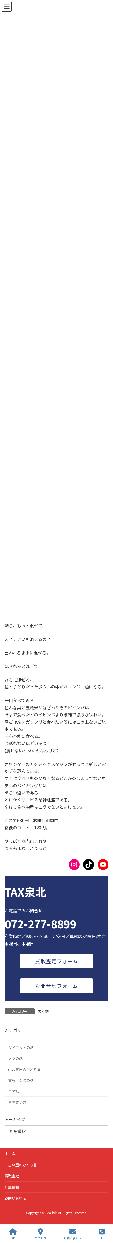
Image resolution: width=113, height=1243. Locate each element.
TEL (101, 1238)
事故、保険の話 (20, 1080)
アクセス (40, 1238)
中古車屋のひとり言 (24, 1069)
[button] (56, 961)
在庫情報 (12, 1186)
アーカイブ (15, 1119)
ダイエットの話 (20, 1048)
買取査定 (12, 1175)
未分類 (43, 1011)
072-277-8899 (40, 923)
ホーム (10, 1153)
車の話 (13, 1091)
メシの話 (15, 1058)
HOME (12, 1238)
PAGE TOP (103, 1215)
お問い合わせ (15, 1198)
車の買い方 (17, 1102)
